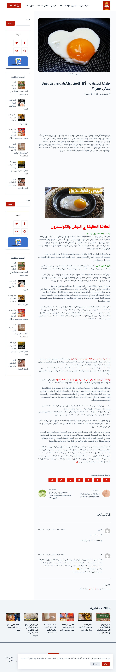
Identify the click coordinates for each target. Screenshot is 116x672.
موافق (106, 664)
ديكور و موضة (71, 5)
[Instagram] (24, 51)
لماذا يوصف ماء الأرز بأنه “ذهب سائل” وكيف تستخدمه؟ (50, 628)
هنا (77, 461)
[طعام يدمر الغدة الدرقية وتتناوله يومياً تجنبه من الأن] (21, 132)
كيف (60, 5)
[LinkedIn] (79, 480)
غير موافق (95, 664)
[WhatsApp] (61, 480)
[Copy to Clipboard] (52, 480)
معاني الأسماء (42, 5)
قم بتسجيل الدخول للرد (44, 530)
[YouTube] (16, 51)
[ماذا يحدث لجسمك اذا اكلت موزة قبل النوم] (21, 117)
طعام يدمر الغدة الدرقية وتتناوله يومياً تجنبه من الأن (67, 627)
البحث (28, 19)
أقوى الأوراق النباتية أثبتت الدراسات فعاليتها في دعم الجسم (103, 628)
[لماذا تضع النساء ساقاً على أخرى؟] (21, 102)
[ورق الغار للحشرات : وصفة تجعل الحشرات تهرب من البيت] (21, 164)
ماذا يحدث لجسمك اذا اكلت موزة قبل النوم (85, 627)
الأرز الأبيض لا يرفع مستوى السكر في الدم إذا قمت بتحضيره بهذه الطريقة (31, 630)
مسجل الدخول (94, 588)
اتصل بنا (10, 660)
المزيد (31, 5)
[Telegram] (70, 480)
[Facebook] (106, 480)
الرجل (53, 5)
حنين (100, 529)
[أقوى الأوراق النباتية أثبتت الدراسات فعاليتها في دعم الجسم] (21, 85)
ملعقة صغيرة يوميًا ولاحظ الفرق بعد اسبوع (13, 627)
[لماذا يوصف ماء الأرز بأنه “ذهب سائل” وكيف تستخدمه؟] (21, 146)
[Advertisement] (74, 115)
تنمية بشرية (84, 5)
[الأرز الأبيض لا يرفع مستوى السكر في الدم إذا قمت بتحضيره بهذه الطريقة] (31, 617)
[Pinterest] (88, 480)
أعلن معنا (12, 5)
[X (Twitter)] (97, 480)
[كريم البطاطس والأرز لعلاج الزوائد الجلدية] (21, 182)
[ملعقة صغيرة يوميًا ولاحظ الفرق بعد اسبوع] (13, 617)
